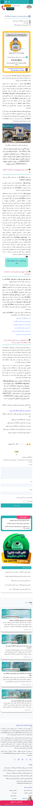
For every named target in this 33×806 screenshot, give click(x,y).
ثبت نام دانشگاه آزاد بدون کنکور (23, 318)
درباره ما (30, 796)
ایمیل (30, 490)
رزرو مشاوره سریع (28, 790)
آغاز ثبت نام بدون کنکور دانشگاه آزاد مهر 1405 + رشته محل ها (18, 768)
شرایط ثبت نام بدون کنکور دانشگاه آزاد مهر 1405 (20, 621)
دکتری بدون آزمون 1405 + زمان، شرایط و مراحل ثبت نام (18, 585)
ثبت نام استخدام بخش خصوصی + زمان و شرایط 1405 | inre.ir (17, 771)
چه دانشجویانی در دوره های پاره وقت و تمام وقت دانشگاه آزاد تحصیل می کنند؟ (17, 527)
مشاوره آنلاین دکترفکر (27, 798)
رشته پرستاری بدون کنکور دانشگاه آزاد (22, 322)
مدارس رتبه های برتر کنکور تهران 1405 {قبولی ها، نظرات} (18, 576)
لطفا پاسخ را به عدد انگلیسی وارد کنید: (24, 498)
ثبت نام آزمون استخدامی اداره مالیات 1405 (21, 581)
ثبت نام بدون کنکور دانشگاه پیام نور (23, 328)
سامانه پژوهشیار (14, 261)
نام (31, 482)
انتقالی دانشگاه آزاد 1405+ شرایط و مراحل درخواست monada (17, 776)
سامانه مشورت (13, 796)
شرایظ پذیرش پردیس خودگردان (23, 334)
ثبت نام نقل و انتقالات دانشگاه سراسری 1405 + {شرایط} (19, 773)
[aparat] (30, 759)
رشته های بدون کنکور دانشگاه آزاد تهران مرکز (21, 701)
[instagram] (5, 2)
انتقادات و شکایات (28, 793)
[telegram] (9, 2)
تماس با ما (14, 793)
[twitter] (22, 759)
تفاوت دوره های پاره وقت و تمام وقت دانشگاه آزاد (19, 520)
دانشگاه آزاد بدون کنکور (18, 21)
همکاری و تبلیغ (13, 790)
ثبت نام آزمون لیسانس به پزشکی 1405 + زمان (20, 589)
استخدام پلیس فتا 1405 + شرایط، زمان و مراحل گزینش (18, 572)
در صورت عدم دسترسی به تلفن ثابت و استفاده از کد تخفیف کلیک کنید (16, 69)
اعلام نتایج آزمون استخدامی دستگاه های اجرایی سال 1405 (19, 779)
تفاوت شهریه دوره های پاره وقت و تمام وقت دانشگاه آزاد (18, 523)
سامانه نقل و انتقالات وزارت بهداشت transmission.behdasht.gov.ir (24, 782)
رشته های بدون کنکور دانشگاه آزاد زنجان (20, 411)
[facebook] (14, 759)
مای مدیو (14, 798)
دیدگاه (30, 465)
